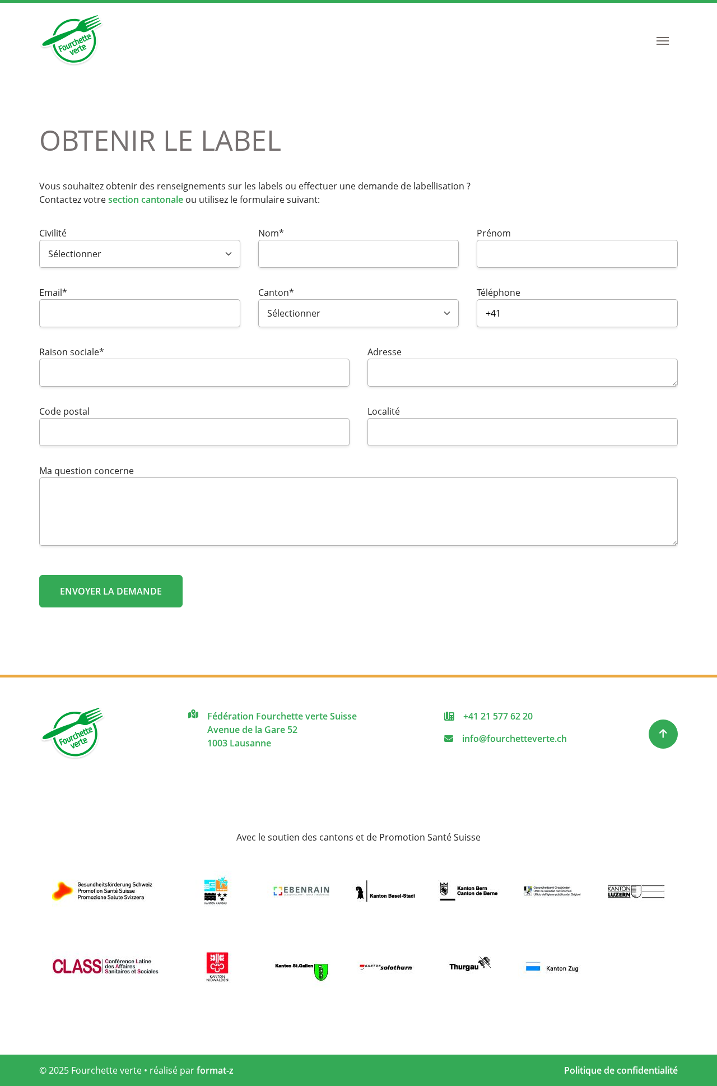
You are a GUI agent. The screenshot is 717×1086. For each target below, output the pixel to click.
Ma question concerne (86, 471)
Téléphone (498, 292)
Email (62, 292)
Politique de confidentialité (621, 1070)
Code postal (64, 411)
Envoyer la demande (111, 591)
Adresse (384, 352)
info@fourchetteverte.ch (514, 738)
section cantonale (145, 199)
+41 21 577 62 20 (498, 716)
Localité (383, 411)
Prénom (494, 233)
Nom (281, 233)
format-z (215, 1070)
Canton (281, 292)
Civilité (53, 233)
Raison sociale (71, 352)
